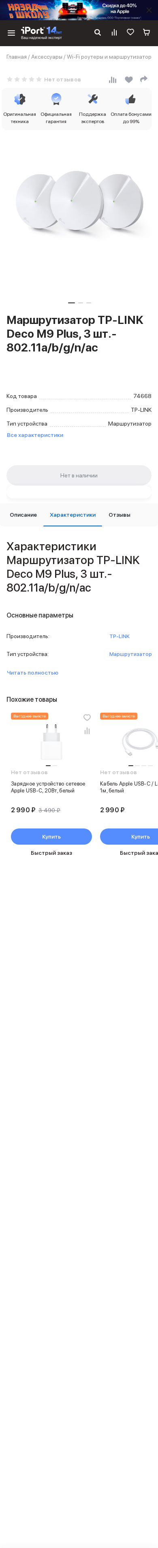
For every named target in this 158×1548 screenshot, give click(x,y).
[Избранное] (130, 33)
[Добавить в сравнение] (87, 730)
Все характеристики (35, 435)
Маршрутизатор (130, 654)
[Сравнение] (114, 33)
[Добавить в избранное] (87, 717)
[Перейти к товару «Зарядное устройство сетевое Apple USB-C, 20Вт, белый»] (51, 742)
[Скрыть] (149, 10)
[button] (71, 302)
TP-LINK (119, 636)
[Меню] (11, 33)
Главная (16, 56)
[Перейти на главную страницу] (41, 33)
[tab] (23, 514)
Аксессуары (46, 56)
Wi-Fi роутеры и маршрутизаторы (111, 56)
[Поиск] (97, 33)
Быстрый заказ (51, 853)
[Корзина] (147, 33)
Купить (51, 836)
